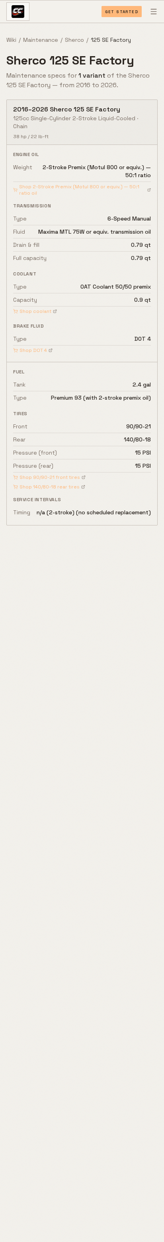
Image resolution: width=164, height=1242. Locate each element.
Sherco (74, 39)
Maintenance (40, 39)
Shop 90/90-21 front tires (50, 477)
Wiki (11, 39)
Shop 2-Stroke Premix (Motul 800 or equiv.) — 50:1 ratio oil (79, 190)
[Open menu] (153, 11)
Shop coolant (35, 311)
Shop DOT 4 (33, 350)
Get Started (121, 11)
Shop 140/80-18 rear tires (50, 487)
